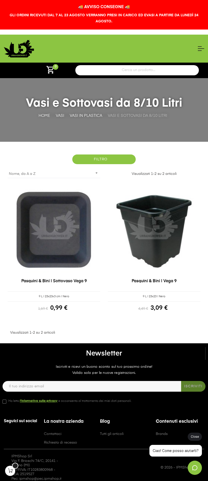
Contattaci (52, 434)
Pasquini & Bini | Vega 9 (154, 281)
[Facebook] (23, 435)
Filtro (101, 159)
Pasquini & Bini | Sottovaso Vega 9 (54, 281)
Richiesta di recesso (60, 442)
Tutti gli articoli (112, 434)
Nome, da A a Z (54, 173)
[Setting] (24, 72)
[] (10, 471)
